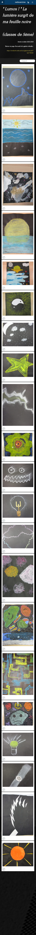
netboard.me (20, 2)
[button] (28, 2)
